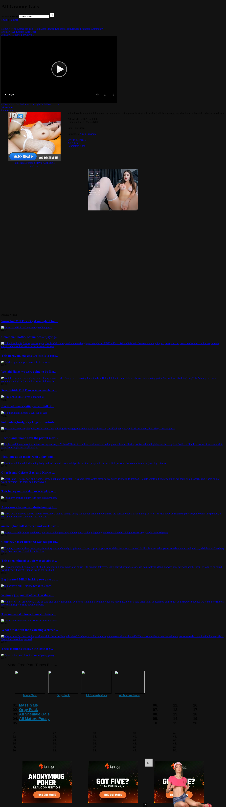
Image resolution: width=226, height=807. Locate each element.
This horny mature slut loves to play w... (28, 491)
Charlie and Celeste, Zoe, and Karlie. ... (28, 472)
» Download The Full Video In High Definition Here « (30, 104)
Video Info (7, 107)
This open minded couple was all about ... (29, 560)
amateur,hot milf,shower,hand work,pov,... (30, 526)
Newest (12, 28)
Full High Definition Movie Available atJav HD (34, 164)
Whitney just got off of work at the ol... (27, 595)
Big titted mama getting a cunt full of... (27, 406)
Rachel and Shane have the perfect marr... (29, 438)
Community (97, 28)
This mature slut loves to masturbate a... (28, 614)
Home (4, 28)
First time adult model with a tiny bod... (28, 456)
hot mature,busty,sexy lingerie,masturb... (29, 422)
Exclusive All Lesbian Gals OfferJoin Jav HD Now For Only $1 (18, 33)
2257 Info (73, 142)
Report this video (76, 145)
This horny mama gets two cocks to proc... (30, 355)
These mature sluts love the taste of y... (27, 648)
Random (85, 28)
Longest (59, 28)
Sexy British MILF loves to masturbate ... (29, 390)
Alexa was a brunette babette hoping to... (29, 507)
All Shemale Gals (96, 695)
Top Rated (34, 28)
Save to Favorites (77, 139)
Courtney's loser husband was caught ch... (30, 541)
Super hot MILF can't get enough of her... (29, 321)
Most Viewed (47, 28)
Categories (22, 28)
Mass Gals (30, 695)
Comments (7, 110)
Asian (83, 134)
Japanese (91, 134)
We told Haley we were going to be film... (29, 371)
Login (4, 19)
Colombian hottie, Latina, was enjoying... (29, 337)
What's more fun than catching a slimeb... (29, 630)
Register (13, 19)
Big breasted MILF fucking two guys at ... (29, 579)
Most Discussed (72, 28)
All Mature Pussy (129, 695)
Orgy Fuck (63, 695)
